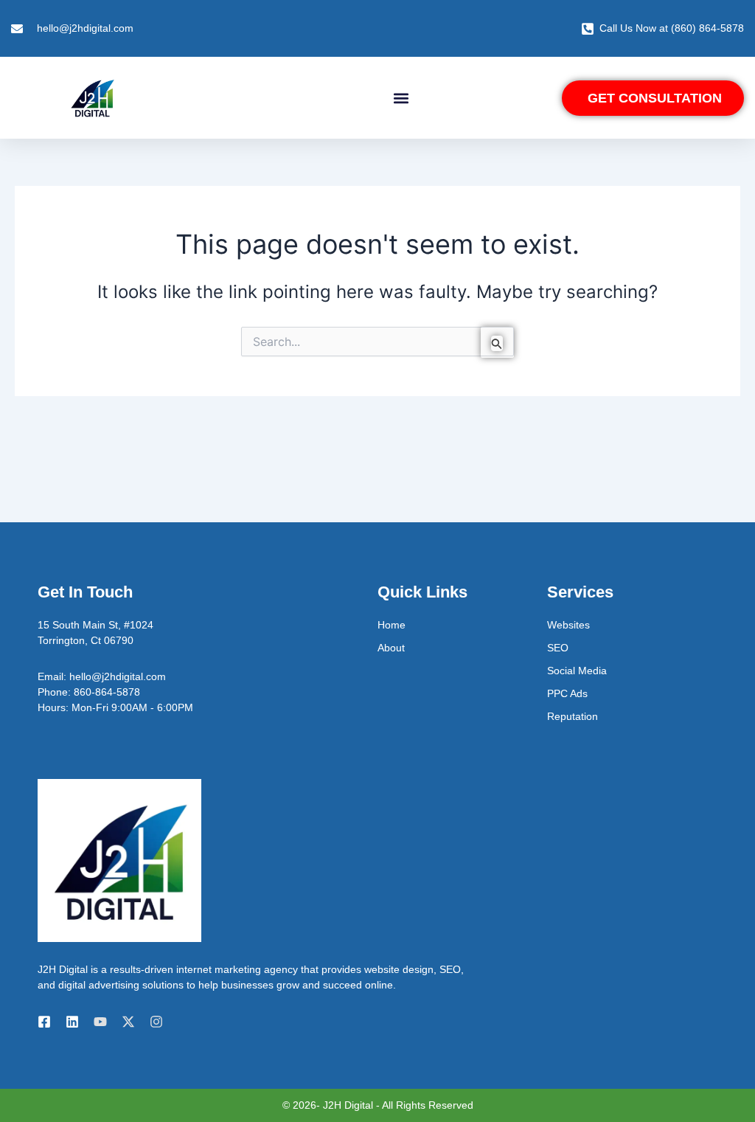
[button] (401, 98)
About (391, 648)
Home (392, 625)
